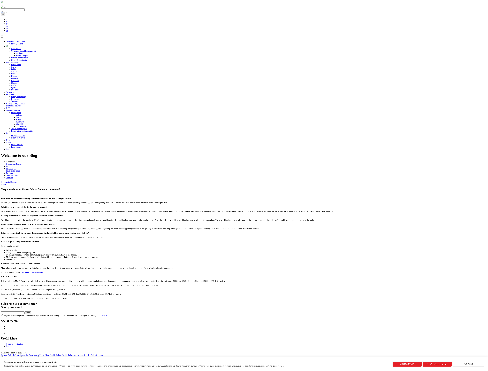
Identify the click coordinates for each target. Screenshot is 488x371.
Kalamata (15, 81)
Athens (19, 115)
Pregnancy (10, 173)
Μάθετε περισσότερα (275, 366)
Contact (9, 149)
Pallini (13, 69)
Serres (13, 67)
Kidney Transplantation (15, 103)
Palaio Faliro (16, 65)
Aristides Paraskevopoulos (32, 272)
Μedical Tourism (13, 110)
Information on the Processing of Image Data (31, 355)
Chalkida (14, 85)
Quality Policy (67, 355)
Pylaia (13, 87)
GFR (8, 108)
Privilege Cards (17, 44)
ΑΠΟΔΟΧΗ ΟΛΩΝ (407, 364)
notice (104, 315)
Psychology (11, 168)
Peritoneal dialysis (13, 106)
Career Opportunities (19, 60)
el (6, 19)
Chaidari (14, 71)
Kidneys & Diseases (14, 164)
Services (14, 101)
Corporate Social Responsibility (24, 51)
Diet (8, 133)
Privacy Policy (7, 355)
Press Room (16, 147)
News (8, 142)
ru (7, 30)
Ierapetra (14, 78)
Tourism (9, 178)
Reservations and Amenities (22, 131)
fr (6, 24)
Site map (99, 355)
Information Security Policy (85, 355)
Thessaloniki (21, 126)
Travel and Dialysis (19, 129)
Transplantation (12, 175)
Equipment (15, 99)
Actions (19, 53)
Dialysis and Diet (18, 135)
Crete (18, 119)
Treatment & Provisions (15, 41)
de (7, 26)
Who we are (16, 49)
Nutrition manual (18, 138)
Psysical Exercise (13, 171)
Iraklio (13, 74)
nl (7, 28)
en (3, 15)
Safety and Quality (18, 97)
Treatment (10, 92)
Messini (14, 83)
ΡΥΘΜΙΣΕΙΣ (468, 364)
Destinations (16, 113)
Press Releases (17, 145)
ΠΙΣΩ (3, 184)
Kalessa (14, 76)
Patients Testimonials (19, 58)
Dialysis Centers (12, 62)
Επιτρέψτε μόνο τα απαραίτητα (437, 364)
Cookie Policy (55, 355)
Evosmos (15, 90)
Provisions (10, 94)
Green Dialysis (22, 55)
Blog (8, 140)
